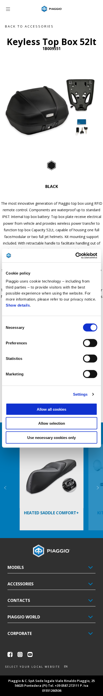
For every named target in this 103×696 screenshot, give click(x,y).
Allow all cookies (51, 409)
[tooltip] (51, 165)
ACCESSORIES (21, 583)
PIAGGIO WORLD (24, 616)
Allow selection (51, 423)
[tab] (52, 165)
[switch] (90, 343)
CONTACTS (19, 600)
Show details (18, 305)
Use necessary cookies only (51, 437)
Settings (80, 394)
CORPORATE (20, 633)
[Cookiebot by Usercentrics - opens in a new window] (75, 255)
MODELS (16, 567)
